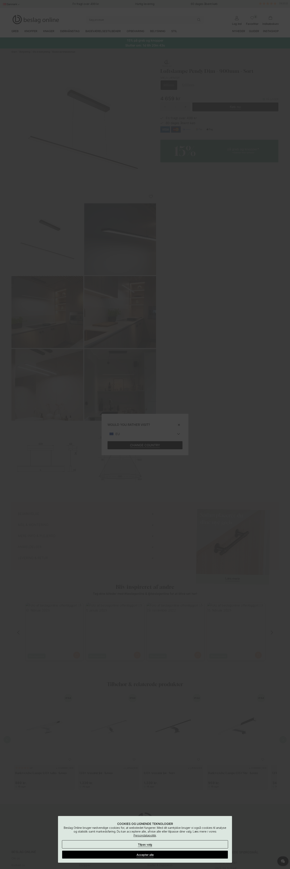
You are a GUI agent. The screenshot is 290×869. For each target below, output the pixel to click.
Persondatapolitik (145, 835)
